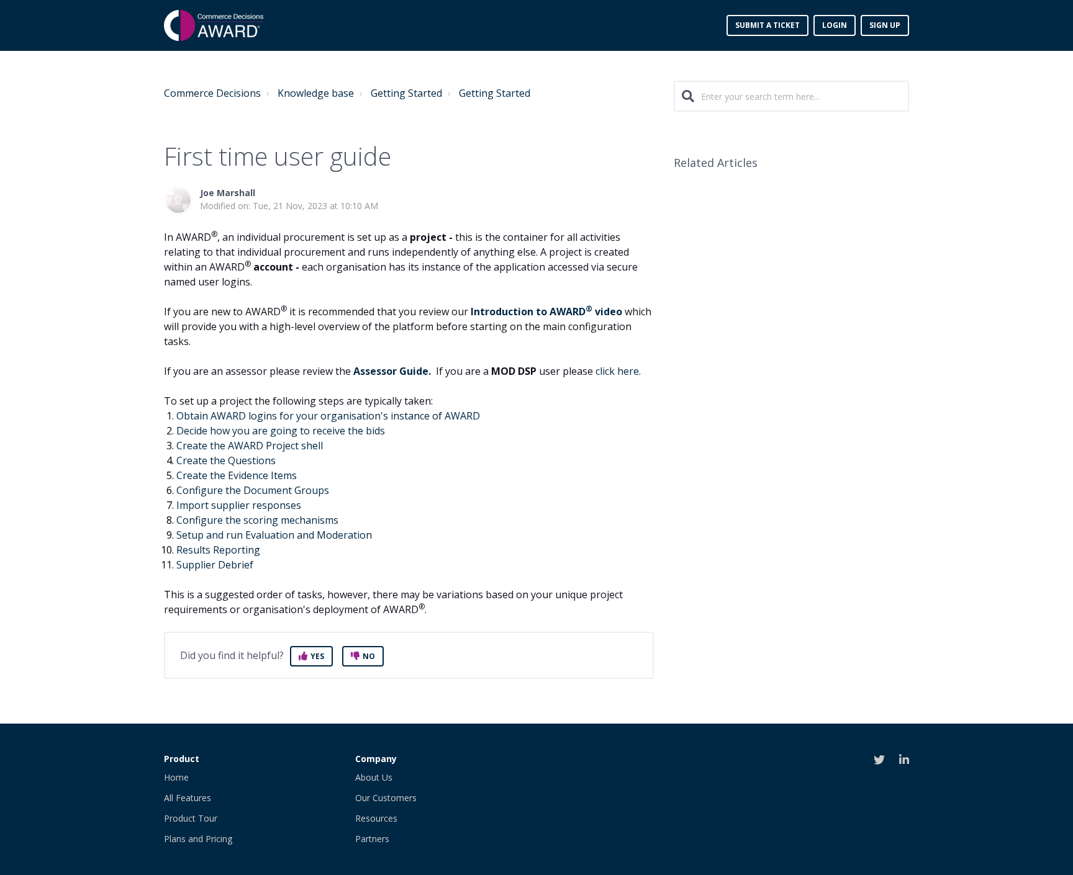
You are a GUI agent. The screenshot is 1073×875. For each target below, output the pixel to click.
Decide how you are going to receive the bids (281, 430)
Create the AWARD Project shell (249, 445)
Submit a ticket (767, 25)
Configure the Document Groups (255, 490)
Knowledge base (316, 93)
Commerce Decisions (212, 93)
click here (617, 371)
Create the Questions (226, 460)
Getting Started (406, 93)
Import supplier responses (238, 505)
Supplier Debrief (214, 565)
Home (176, 777)
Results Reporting (218, 550)
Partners (372, 839)
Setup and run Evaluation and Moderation (274, 535)
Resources (376, 818)
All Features (187, 798)
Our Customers (386, 798)
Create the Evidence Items (236, 475)
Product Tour (190, 818)
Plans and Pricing (198, 839)
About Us (373, 777)
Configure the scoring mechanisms (257, 520)
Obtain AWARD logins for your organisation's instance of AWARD (330, 416)
